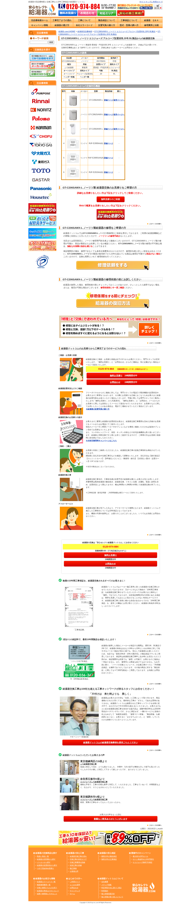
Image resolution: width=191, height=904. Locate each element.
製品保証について (106, 20)
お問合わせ (115, 382)
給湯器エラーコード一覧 (46, 882)
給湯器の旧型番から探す (46, 859)
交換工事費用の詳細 (77, 862)
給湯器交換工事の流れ (78, 856)
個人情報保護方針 (108, 894)
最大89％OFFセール (140, 856)
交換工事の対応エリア (78, 859)
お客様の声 (74, 871)
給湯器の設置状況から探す (47, 865)
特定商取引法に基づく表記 (111, 888)
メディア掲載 (106, 885)
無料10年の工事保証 (109, 859)
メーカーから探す (43, 862)
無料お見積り (116, 375)
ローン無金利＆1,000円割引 (143, 859)
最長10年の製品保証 (109, 856)
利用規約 (104, 891)
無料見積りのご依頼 (110, 199)
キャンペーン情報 (39, 25)
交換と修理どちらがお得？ (47, 888)
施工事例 (73, 868)
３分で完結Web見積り (45, 868)
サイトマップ (145, 2)
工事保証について (129, 20)
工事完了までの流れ (62, 20)
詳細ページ (108, 100)
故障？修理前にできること (47, 894)
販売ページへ (119, 100)
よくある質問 (75, 885)
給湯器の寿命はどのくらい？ (48, 891)
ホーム (72, 894)
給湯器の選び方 (62, 25)
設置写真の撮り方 (106, 25)
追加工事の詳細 (76, 865)
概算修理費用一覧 (43, 885)
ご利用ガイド (156, 2)
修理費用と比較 (151, 25)
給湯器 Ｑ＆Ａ (151, 20)
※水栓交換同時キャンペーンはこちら (101, 441)
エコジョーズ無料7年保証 (142, 862)
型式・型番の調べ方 (129, 25)
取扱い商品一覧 (43, 856)
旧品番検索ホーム (39, 20)
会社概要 (104, 882)
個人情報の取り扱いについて (112, 897)
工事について (84, 20)
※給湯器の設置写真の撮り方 (97, 409)
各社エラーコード (84, 25)
